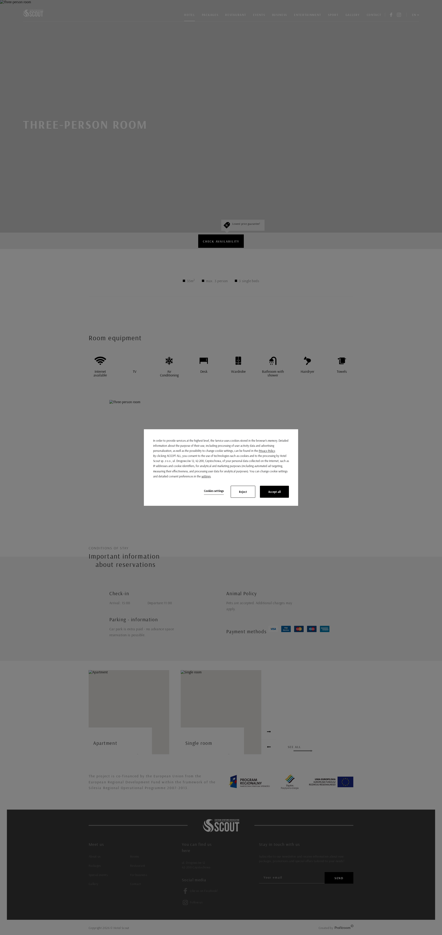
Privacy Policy (267, 451)
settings (206, 476)
